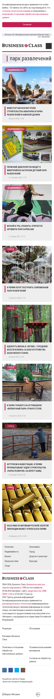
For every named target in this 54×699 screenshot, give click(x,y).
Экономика (34, 546)
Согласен (27, 24)
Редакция (6, 628)
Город (11, 249)
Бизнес (8, 556)
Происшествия (11, 561)
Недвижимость (16, 70)
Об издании (34, 628)
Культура (33, 561)
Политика (9, 546)
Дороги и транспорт (38, 556)
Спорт (7, 565)
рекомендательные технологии (16, 603)
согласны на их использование (16, 11)
